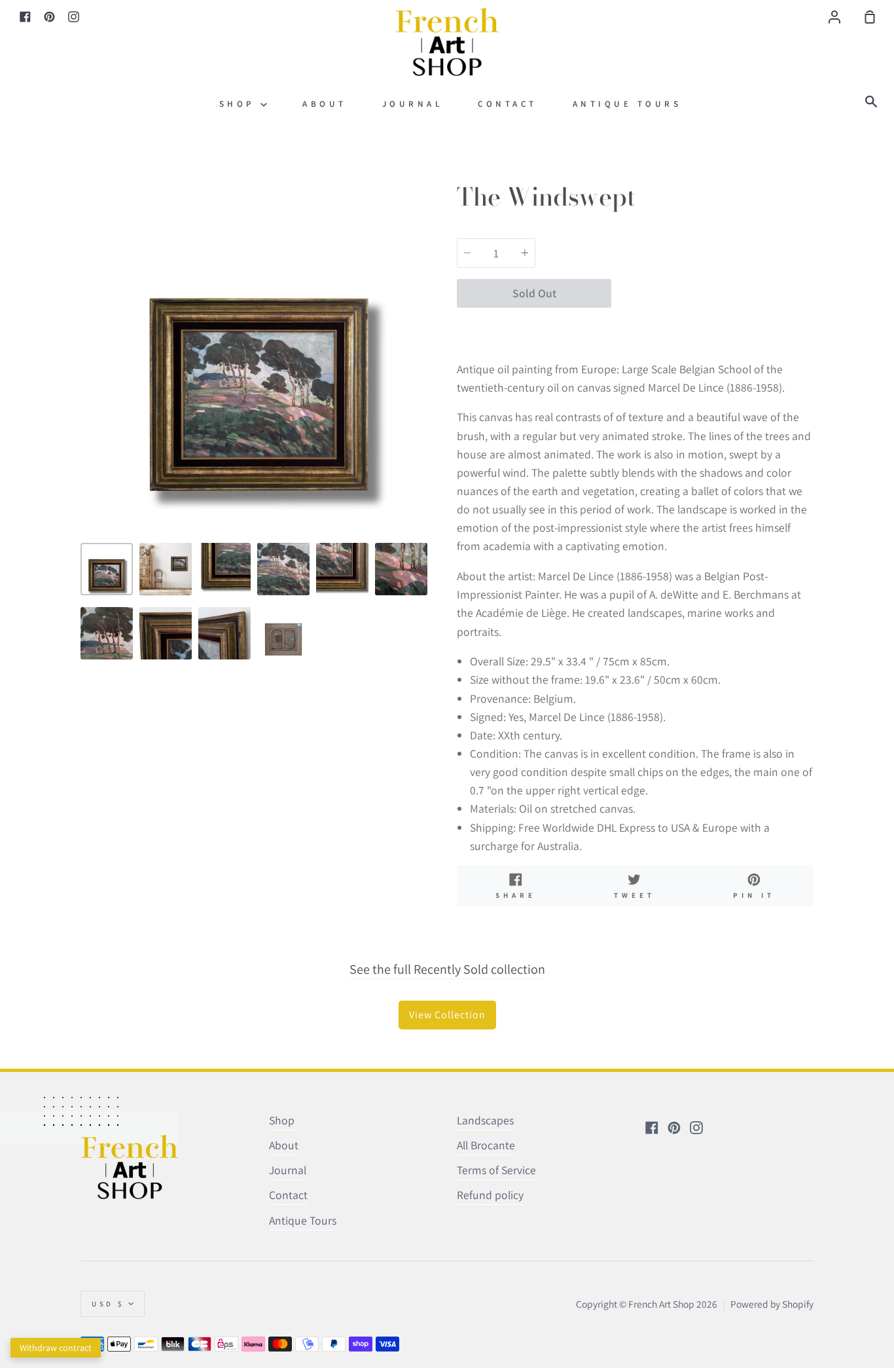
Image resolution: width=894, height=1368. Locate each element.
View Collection (447, 1015)
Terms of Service (496, 1169)
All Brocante (486, 1145)
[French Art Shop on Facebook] (651, 1127)
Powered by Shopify (772, 1303)
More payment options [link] (712, 325)
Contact (507, 103)
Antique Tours (627, 103)
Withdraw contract (56, 1348)
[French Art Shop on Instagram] (696, 1127)
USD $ (108, 1303)
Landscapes (485, 1120)
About (324, 103)
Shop (240, 103)
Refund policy (490, 1194)
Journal (412, 103)
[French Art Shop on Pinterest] (674, 1127)
